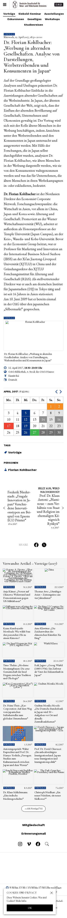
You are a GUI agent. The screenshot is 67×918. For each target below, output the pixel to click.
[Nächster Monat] (61, 392)
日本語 (58, 5)
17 (8, 426)
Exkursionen (15, 19)
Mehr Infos (21, 900)
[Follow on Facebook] (38, 844)
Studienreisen (33, 24)
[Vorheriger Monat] (57, 392)
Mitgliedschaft (33, 825)
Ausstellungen (54, 13)
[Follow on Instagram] (20, 844)
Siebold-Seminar (29, 13)
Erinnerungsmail (33, 833)
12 (25, 419)
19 (25, 426)
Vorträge (9, 13)
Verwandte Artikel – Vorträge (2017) (30, 563)
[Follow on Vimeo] (29, 844)
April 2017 (16, 391)
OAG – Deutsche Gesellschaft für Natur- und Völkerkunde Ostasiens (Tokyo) (29, 4)
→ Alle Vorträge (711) (34, 808)
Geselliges (34, 19)
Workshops (52, 19)
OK (30, 907)
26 (25, 432)
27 (34, 432)
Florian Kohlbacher (22, 470)
